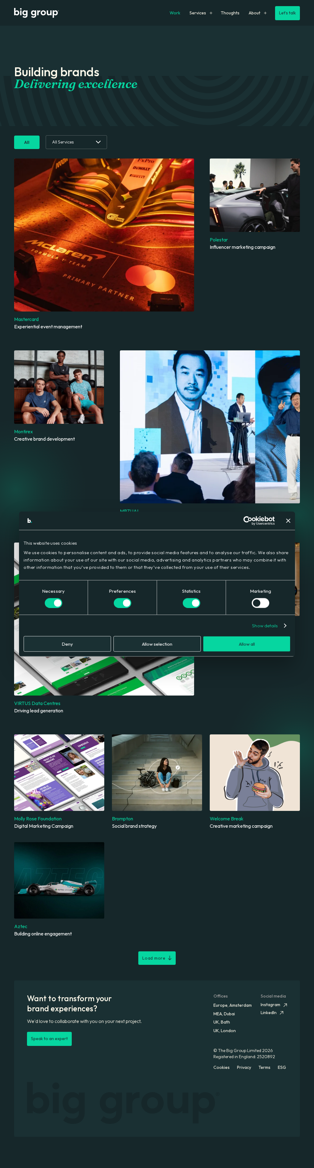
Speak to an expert (49, 1038)
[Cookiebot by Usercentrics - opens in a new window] (248, 520)
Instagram (270, 1004)
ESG (282, 1067)
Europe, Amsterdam (232, 1005)
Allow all (247, 644)
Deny (67, 644)
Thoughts (230, 13)
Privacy (244, 1067)
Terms (264, 1067)
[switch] (122, 603)
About (254, 13)
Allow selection (157, 644)
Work (175, 13)
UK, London (224, 1030)
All (26, 142)
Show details (265, 625)
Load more (153, 958)
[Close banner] (288, 520)
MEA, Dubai (224, 1014)
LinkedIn (269, 1012)
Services (198, 13)
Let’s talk (287, 13)
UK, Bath (221, 1022)
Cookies (221, 1067)
